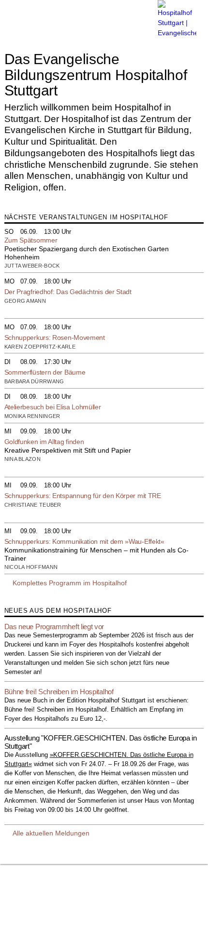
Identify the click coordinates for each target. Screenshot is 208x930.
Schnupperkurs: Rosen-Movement (54, 337)
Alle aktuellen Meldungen (51, 833)
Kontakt (27, 907)
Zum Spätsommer (31, 240)
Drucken (28, 917)
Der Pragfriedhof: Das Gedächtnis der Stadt (68, 292)
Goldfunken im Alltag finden (44, 441)
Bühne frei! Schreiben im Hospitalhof (59, 691)
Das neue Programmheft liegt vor (54, 626)
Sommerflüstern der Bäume (45, 372)
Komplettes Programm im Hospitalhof (70, 583)
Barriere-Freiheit (105, 886)
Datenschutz (59, 886)
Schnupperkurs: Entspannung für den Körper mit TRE (82, 495)
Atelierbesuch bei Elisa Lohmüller (52, 407)
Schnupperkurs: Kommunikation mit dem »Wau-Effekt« (84, 541)
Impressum (21, 886)
